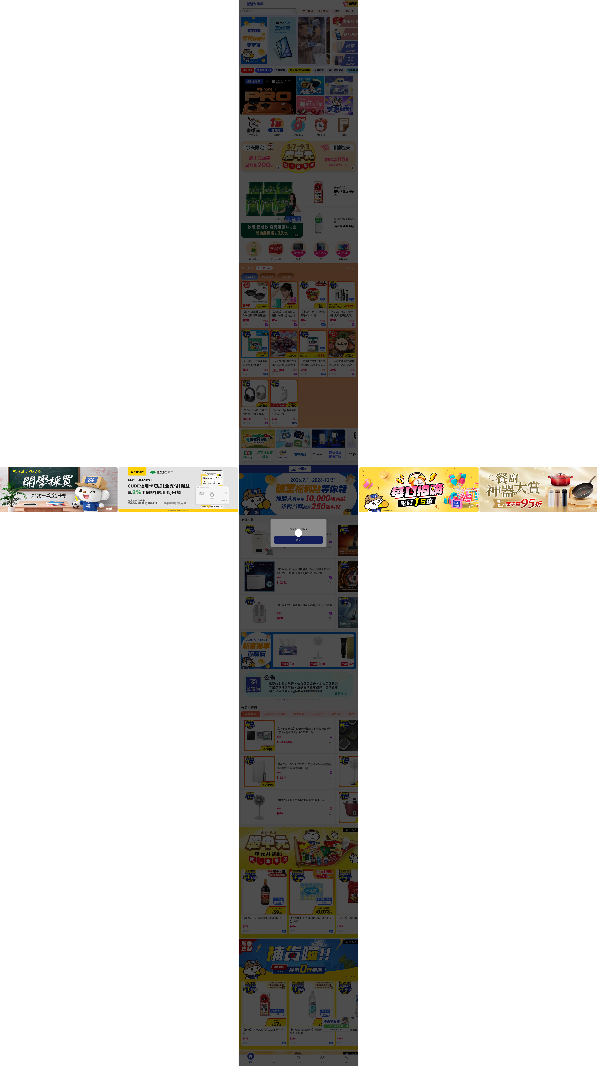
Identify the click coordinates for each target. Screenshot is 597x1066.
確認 (298, 539)
